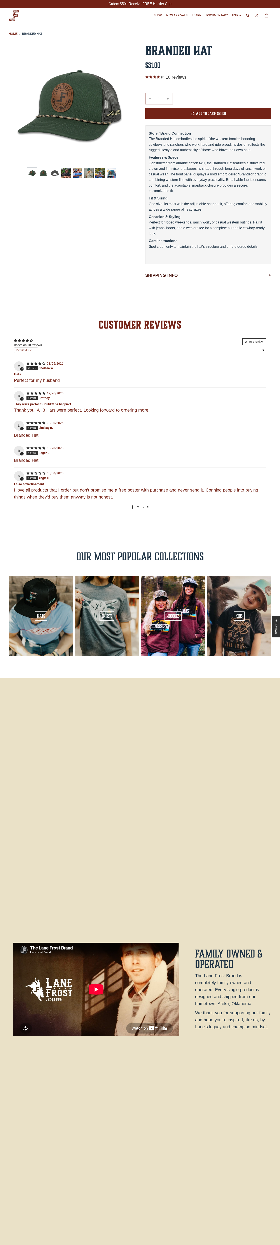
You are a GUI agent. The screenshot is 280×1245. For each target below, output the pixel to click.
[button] (143, 507)
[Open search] (247, 15)
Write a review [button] (254, 341)
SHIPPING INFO (161, 275)
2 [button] (138, 507)
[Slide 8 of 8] (111, 173)
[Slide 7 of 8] (100, 173)
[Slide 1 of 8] (32, 173)
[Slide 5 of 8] (77, 173)
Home (13, 33)
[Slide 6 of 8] (89, 173)
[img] (36, 363)
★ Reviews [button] (276, 626)
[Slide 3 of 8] (55, 173)
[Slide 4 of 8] (66, 173)
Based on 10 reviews (28, 345)
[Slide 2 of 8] (43, 173)
